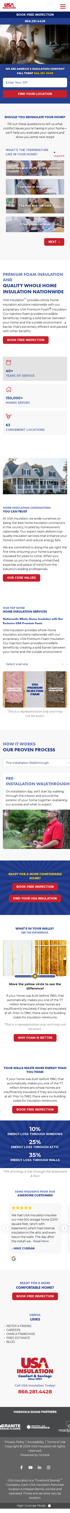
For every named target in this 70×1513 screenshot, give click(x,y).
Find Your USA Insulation (35, 898)
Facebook (21, 1467)
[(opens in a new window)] (36, 1427)
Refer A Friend (18, 1326)
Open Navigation (63, 6)
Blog (10, 1342)
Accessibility (35, 1442)
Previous (6, 1228)
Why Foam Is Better (35, 1037)
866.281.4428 (35, 21)
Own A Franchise (20, 1334)
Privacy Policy (14, 1442)
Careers (13, 1330)
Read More (41, 1241)
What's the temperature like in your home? (27, 152)
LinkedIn (39, 1467)
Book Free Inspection (35, 14)
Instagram (48, 1467)
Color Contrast (50, 1506)
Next (52, 242)
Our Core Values (21, 577)
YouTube (30, 1467)
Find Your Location (35, 94)
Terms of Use (56, 1442)
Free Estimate (18, 1338)
